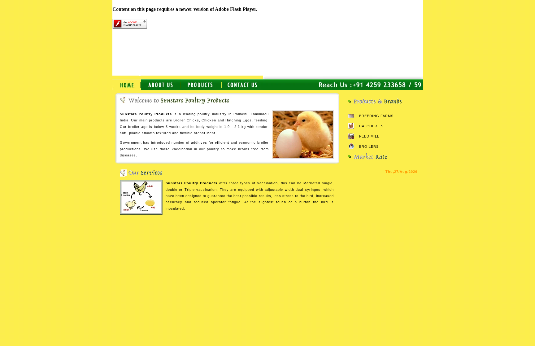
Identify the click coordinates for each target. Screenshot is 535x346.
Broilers (369, 146)
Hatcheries (371, 126)
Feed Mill (369, 136)
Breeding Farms (376, 116)
